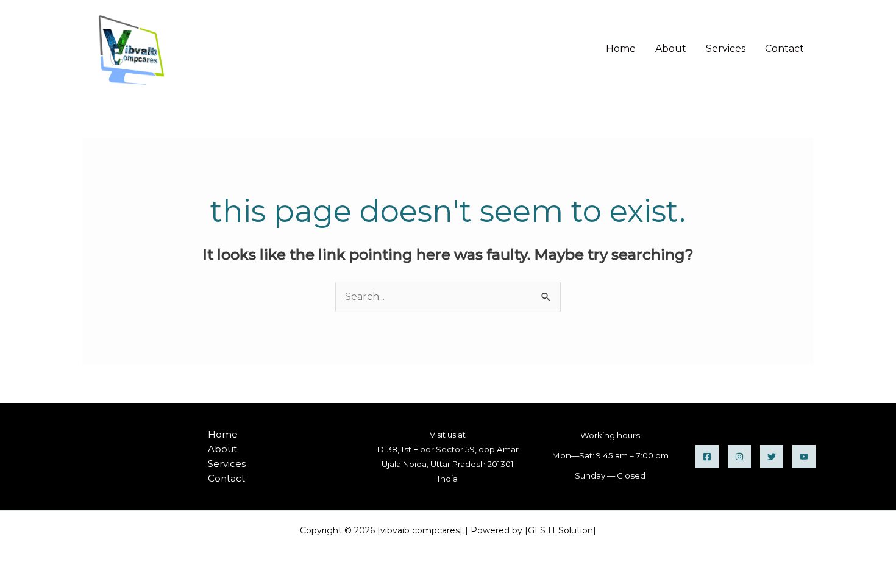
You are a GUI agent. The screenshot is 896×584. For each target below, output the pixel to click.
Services (725, 48)
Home (621, 48)
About (670, 48)
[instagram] (739, 456)
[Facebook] (707, 456)
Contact (784, 48)
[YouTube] (804, 456)
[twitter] (771, 456)
